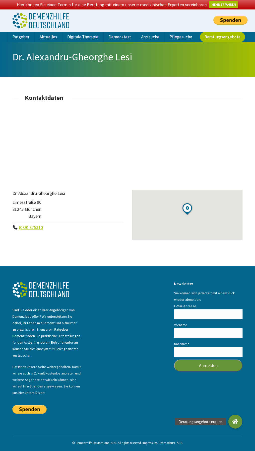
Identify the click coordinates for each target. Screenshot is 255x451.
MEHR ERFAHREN (223, 4)
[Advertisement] (127, 145)
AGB (179, 443)
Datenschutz (167, 443)
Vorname (180, 325)
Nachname (182, 344)
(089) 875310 (31, 227)
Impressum (149, 443)
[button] (235, 422)
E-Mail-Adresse (185, 306)
